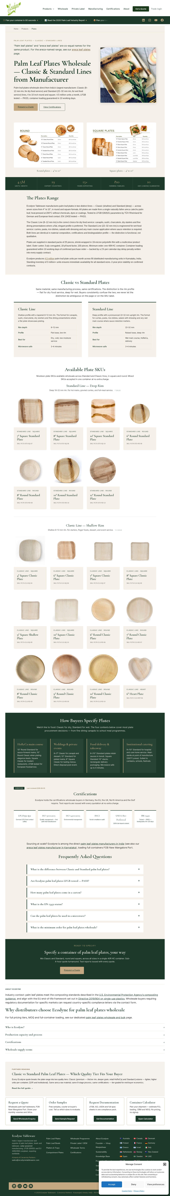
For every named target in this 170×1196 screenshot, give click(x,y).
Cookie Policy (127, 1191)
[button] (164, 1164)
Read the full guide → (22, 1088)
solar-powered (26, 1146)
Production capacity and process (23, 1034)
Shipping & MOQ (98, 970)
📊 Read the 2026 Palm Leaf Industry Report (46, 20)
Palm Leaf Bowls (53, 1143)
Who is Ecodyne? (14, 1027)
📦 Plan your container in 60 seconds (91, 20)
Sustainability (101, 1152)
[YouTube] (155, 20)
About (126, 9)
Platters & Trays (53, 1148)
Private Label (78, 9)
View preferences (155, 1184)
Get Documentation (105, 1119)
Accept (111, 1184)
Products (47, 9)
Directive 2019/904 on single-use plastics (101, 998)
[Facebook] (162, 20)
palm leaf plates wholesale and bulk (106, 1017)
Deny (133, 1184)
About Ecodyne (102, 1139)
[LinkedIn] (143, 20)
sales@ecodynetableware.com (25, 1160)
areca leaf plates (81, 49)
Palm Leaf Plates (53, 1139)
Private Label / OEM (78, 1143)
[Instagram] (149, 20)
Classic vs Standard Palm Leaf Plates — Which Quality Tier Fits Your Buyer (67, 1074)
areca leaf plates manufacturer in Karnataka (51, 847)
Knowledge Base (103, 1156)
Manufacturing (95, 9)
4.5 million (49, 258)
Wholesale (63, 9)
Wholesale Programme (80, 1139)
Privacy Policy (139, 1191)
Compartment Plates (54, 1152)
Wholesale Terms (77, 1148)
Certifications (113, 9)
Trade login (156, 9)
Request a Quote (26, 107)
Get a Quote (140, 9)
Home (16, 29)
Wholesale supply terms (18, 1049)
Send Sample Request (65, 1119)
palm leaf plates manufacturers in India (102, 843)
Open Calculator (145, 1119)
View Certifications (52, 107)
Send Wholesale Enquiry (24, 1119)
